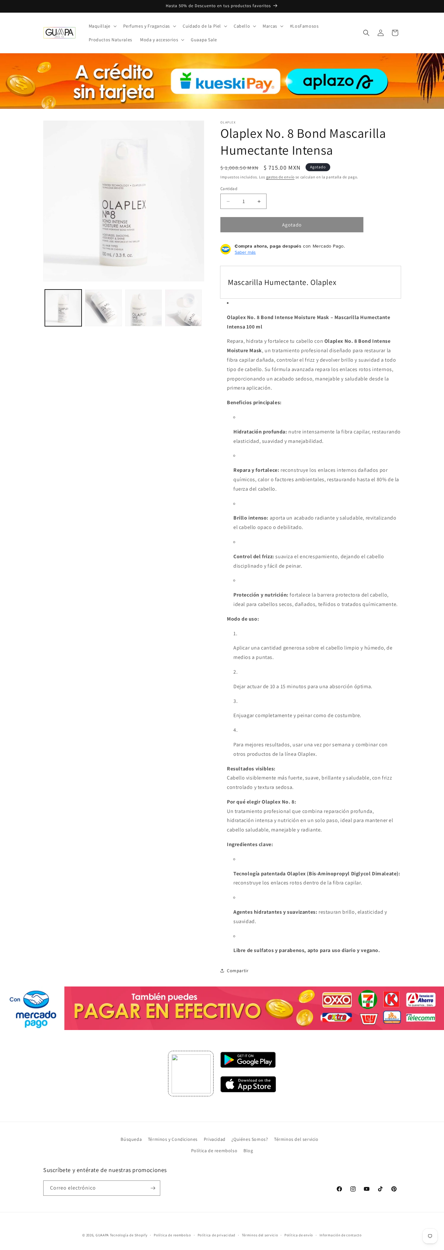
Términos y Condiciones (173, 1139)
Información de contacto (341, 1235)
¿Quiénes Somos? (249, 1139)
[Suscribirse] (153, 1188)
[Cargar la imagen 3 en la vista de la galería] (143, 308)
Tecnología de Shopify (129, 1235)
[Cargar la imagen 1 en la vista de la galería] (63, 308)
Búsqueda (131, 1139)
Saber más (245, 252)
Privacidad (215, 1139)
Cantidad (228, 188)
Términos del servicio (296, 1139)
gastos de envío (280, 176)
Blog (248, 1150)
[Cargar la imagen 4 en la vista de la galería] (183, 308)
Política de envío (298, 1235)
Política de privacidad (216, 1235)
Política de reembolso (214, 1150)
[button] (102, 26)
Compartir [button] (237, 970)
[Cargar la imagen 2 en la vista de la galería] (103, 308)
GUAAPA (102, 1235)
